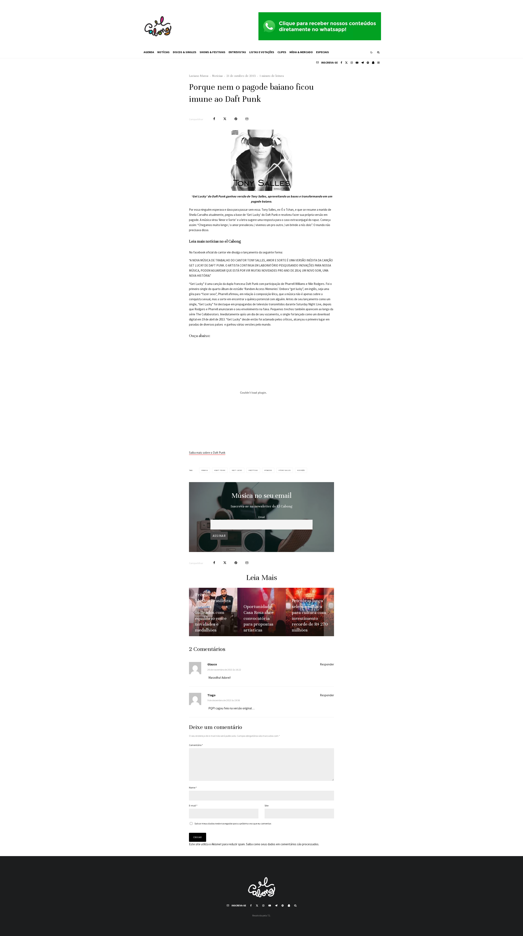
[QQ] (373, 62)
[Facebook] (341, 62)
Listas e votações (261, 52)
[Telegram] (362, 62)
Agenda (149, 52)
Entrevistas (237, 52)
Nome (193, 787)
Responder (327, 664)
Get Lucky (237, 470)
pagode (268, 470)
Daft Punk (220, 470)
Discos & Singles (184, 52)
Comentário (196, 745)
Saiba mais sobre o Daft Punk (207, 453)
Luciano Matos (198, 76)
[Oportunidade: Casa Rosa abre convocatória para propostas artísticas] (261, 612)
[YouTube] (357, 62)
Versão (301, 470)
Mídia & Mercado (301, 52)
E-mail (193, 805)
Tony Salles (285, 470)
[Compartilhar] (214, 118)
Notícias (163, 52)
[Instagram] (351, 62)
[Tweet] (224, 118)
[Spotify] (367, 62)
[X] (346, 62)
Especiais (322, 52)
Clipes (281, 52)
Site (266, 805)
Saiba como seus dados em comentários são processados (282, 844)
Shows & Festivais (212, 52)
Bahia (205, 470)
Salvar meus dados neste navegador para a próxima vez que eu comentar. (233, 823)
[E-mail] (246, 118)
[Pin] (236, 118)
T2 (268, 915)
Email (261, 517)
